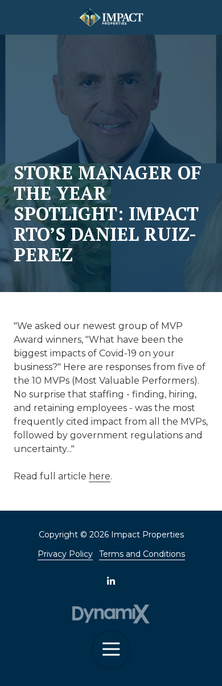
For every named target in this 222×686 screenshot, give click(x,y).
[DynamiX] (111, 614)
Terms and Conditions (142, 554)
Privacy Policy (65, 554)
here (99, 476)
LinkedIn (111, 580)
